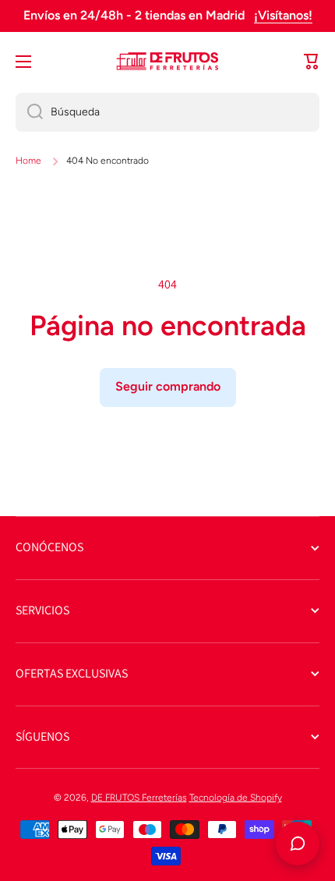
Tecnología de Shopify (235, 797)
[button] (311, 61)
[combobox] (167, 112)
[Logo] (167, 61)
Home (28, 160)
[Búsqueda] (29, 112)
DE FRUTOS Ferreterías (139, 797)
